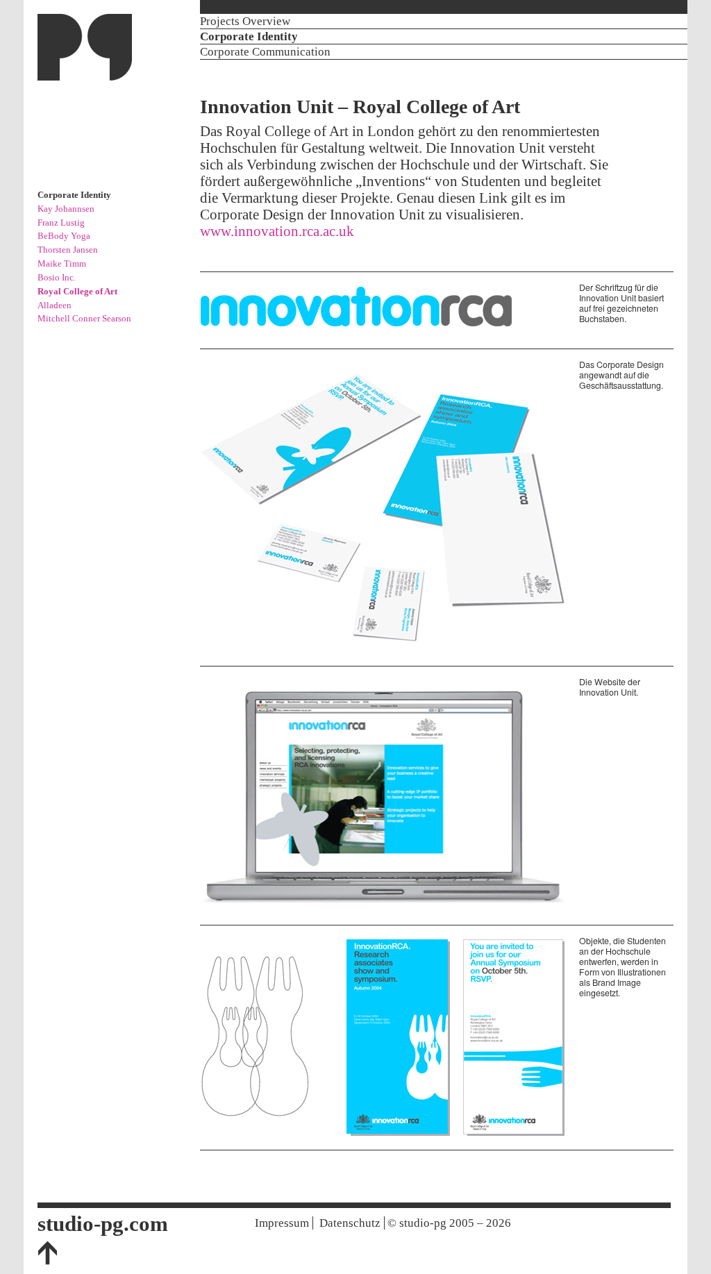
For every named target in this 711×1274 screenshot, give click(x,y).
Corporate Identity (249, 36)
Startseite (84, 47)
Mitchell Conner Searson (84, 318)
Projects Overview (245, 21)
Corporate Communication (265, 51)
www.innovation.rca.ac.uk (277, 231)
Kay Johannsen (65, 208)
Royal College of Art (77, 291)
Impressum (282, 1223)
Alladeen (54, 305)
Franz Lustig (61, 222)
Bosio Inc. (56, 277)
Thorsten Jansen (67, 249)
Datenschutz (349, 1223)
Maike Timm (61, 263)
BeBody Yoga (63, 236)
